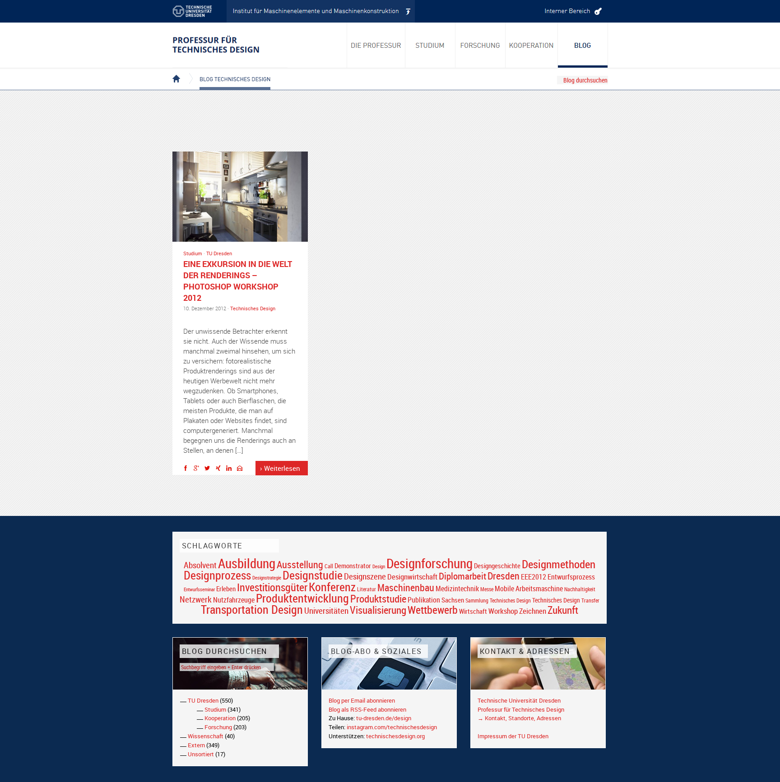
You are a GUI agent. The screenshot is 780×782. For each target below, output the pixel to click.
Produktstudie (378, 598)
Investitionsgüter (272, 587)
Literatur (366, 589)
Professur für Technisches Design (521, 709)
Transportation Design (252, 609)
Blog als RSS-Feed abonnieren (367, 709)
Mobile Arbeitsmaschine (529, 588)
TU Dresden (219, 253)
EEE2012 (533, 577)
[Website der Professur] (230, 45)
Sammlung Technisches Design (498, 600)
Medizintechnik (457, 588)
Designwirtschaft (412, 576)
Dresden (504, 575)
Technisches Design (252, 308)
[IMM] (321, 11)
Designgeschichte (497, 565)
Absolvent (200, 564)
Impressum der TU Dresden (513, 736)
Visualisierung (378, 610)
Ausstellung (300, 564)
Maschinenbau (405, 587)
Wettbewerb (433, 610)
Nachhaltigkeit (579, 589)
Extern (196, 745)
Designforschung (429, 563)
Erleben (226, 588)
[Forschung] (480, 45)
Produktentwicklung (302, 598)
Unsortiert (201, 754)
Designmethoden (558, 563)
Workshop (503, 611)
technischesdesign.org (395, 736)
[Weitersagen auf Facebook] (187, 469)
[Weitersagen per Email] (242, 469)
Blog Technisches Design (228, 71)
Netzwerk (196, 599)
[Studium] (430, 45)
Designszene (365, 576)
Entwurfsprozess (571, 577)
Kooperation (220, 718)
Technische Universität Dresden (519, 700)
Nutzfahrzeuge (234, 600)
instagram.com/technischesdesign (392, 727)
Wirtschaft (473, 611)
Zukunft (563, 610)
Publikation (424, 600)
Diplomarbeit (462, 576)
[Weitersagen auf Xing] (220, 469)
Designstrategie (266, 578)
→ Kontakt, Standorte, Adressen (519, 718)
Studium (192, 253)
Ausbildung (246, 563)
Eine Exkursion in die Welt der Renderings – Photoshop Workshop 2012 (237, 280)
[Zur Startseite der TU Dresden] (199, 11)
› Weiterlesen (280, 468)
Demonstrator (352, 565)
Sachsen (452, 600)
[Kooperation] (583, 45)
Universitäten (326, 610)
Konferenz (332, 586)
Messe (486, 589)
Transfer (590, 600)
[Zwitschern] (209, 469)
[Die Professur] (376, 45)
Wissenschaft (205, 736)
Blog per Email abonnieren (362, 700)
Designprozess (217, 575)
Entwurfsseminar (199, 589)
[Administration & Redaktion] (572, 11)
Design (378, 566)
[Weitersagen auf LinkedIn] (231, 469)
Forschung (218, 727)
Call (329, 566)
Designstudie (313, 575)
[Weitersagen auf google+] (198, 469)
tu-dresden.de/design (383, 718)
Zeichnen (532, 611)
